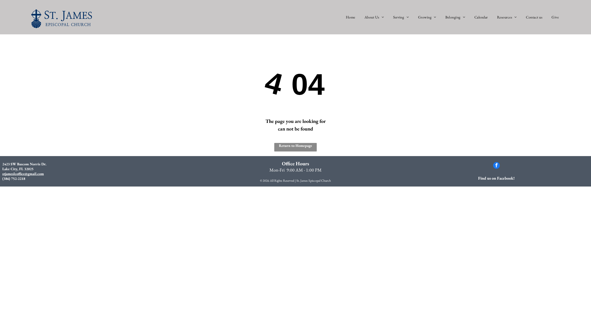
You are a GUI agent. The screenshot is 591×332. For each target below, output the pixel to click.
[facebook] (496, 166)
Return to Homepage (295, 145)
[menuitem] (350, 17)
